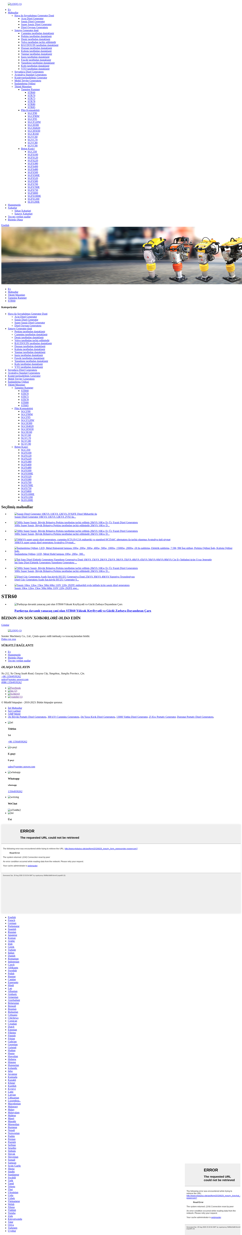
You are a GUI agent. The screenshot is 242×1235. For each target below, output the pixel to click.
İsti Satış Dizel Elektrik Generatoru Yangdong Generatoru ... (45, 562)
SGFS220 (33, 160)
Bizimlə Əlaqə (15, 219)
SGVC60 (33, 136)
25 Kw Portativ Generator (162, 716)
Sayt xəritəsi (14, 711)
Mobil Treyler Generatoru (27, 80)
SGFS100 (33, 154)
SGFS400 (33, 166)
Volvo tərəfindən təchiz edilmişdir (38, 42)
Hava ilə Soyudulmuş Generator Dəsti (34, 15)
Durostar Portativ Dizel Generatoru (195, 716)
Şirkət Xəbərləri (22, 210)
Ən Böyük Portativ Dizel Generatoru (27, 716)
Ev (9, 9)
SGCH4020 (34, 128)
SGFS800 (33, 193)
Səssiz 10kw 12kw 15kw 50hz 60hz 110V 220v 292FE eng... (46, 588)
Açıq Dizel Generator (32, 18)
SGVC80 (33, 142)
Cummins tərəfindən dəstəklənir (37, 33)
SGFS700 (33, 184)
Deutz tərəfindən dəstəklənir (35, 39)
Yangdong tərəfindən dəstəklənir (38, 62)
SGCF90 (32, 113)
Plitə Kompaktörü (30, 110)
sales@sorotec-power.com (14, 679)
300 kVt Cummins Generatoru (63, 716)
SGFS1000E (34, 196)
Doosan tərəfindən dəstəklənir (36, 48)
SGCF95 (32, 119)
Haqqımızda (14, 204)
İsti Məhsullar (15, 708)
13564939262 (15, 791)
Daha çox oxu (8, 639)
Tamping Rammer (30, 89)
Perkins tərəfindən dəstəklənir (36, 36)
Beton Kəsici (28, 148)
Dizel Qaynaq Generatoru (34, 27)
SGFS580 (33, 181)
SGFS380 (33, 163)
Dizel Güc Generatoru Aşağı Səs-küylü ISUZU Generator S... (46, 579)
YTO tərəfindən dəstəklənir (35, 68)
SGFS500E (34, 175)
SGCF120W (34, 122)
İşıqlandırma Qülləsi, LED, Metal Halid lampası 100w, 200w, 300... (49, 554)
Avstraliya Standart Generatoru (30, 74)
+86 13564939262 (11, 676)
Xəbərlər (12, 207)
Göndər (5, 625)
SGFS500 (33, 172)
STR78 (31, 101)
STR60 (31, 92)
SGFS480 (33, 169)
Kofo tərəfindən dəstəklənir (35, 65)
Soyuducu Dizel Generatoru (29, 71)
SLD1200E (34, 201)
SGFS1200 (33, 199)
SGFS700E (34, 187)
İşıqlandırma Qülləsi (24, 83)
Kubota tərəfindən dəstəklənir (36, 51)
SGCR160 (33, 133)
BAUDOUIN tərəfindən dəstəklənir (39, 45)
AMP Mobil (14, 713)
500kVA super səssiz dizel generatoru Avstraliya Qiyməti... (44, 542)
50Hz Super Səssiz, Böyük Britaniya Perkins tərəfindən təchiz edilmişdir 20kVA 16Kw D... (62, 525)
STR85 (31, 107)
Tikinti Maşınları (23, 86)
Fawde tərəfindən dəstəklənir (36, 59)
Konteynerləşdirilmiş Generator (30, 77)
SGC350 (32, 151)
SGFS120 (33, 157)
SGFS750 (33, 190)
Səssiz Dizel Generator (33, 21)
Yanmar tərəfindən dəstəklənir (36, 54)
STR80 (31, 104)
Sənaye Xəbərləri (23, 213)
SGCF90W (34, 116)
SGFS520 (33, 178)
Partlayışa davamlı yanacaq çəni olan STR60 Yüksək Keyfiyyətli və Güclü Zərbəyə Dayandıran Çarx (82, 610)
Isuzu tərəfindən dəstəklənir (35, 57)
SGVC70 (33, 139)
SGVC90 (33, 145)
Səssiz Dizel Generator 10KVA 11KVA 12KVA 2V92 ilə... (45, 516)
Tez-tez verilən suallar (19, 216)
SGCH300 (33, 125)
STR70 (31, 95)
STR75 (31, 98)
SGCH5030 (34, 130)
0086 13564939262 (11, 682)
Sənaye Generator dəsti (26, 30)
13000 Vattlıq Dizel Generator (132, 716)
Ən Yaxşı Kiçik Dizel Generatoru (98, 716)
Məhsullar (13, 12)
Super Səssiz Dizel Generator (36, 24)
